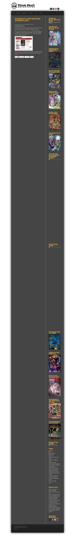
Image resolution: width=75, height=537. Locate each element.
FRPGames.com (29, 31)
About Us (41, 13)
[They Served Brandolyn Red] (55, 395)
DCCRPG (27, 24)
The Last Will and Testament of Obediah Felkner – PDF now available (54, 510)
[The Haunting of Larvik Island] (55, 438)
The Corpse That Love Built (54, 471)
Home (13, 13)
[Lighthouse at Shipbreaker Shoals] (55, 67)
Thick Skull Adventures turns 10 (54, 499)
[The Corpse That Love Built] (55, 349)
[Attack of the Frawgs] (53, 444)
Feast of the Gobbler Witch (53, 469)
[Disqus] (29, 74)
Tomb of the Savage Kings (53, 475)
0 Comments (31, 24)
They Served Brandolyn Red (54, 478)
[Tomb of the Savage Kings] (55, 129)
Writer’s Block (24, 13)
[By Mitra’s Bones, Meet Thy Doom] (55, 23)
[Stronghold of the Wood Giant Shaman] (55, 418)
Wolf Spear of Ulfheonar (53, 506)
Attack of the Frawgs (52, 480)
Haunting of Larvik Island (53, 470)
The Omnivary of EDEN (53, 477)
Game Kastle (32, 33)
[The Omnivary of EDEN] (55, 150)
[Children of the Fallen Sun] (55, 372)
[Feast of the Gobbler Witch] (55, 108)
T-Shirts (36, 13)
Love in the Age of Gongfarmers (54, 463)
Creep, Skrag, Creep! (52, 462)
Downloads (31, 13)
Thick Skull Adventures (19, 527)
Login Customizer (52, 453)
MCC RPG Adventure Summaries (54, 507)
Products (18, 13)
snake (19, 24)
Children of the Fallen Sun (53, 467)
